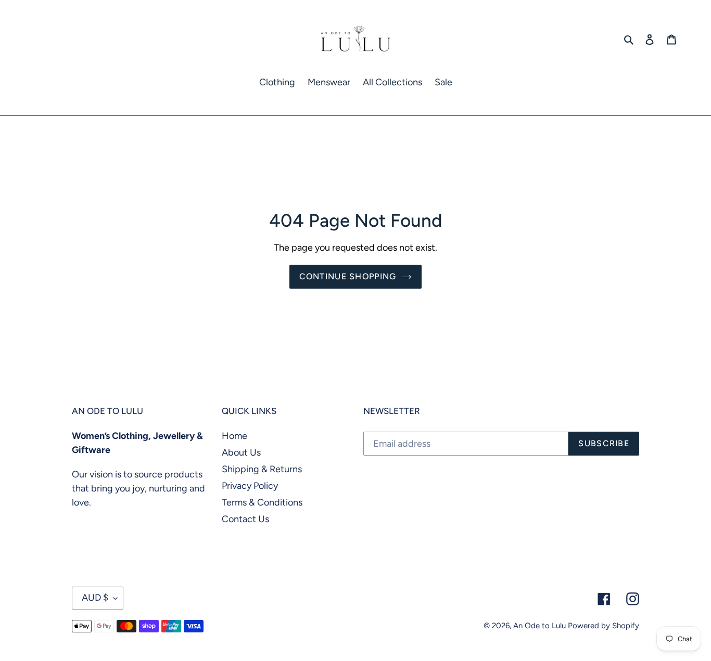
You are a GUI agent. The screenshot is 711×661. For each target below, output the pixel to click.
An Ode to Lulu (539, 625)
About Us (241, 452)
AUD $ (95, 597)
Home (234, 436)
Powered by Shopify (603, 625)
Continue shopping (348, 276)
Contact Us (245, 519)
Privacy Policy (250, 485)
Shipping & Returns (262, 469)
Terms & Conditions (262, 502)
